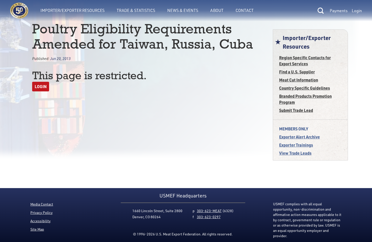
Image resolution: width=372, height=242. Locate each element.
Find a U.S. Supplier (297, 71)
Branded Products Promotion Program (305, 99)
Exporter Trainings (296, 145)
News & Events (182, 10)
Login (357, 10)
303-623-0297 (209, 217)
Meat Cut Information (298, 80)
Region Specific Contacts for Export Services (305, 60)
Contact (245, 10)
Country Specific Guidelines (304, 88)
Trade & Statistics (136, 10)
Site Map (37, 229)
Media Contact (41, 204)
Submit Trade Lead (296, 110)
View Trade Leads (295, 153)
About (216, 10)
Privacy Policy (41, 212)
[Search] (321, 11)
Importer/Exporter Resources (72, 10)
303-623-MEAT (209, 211)
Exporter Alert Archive (299, 136)
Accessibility (40, 221)
